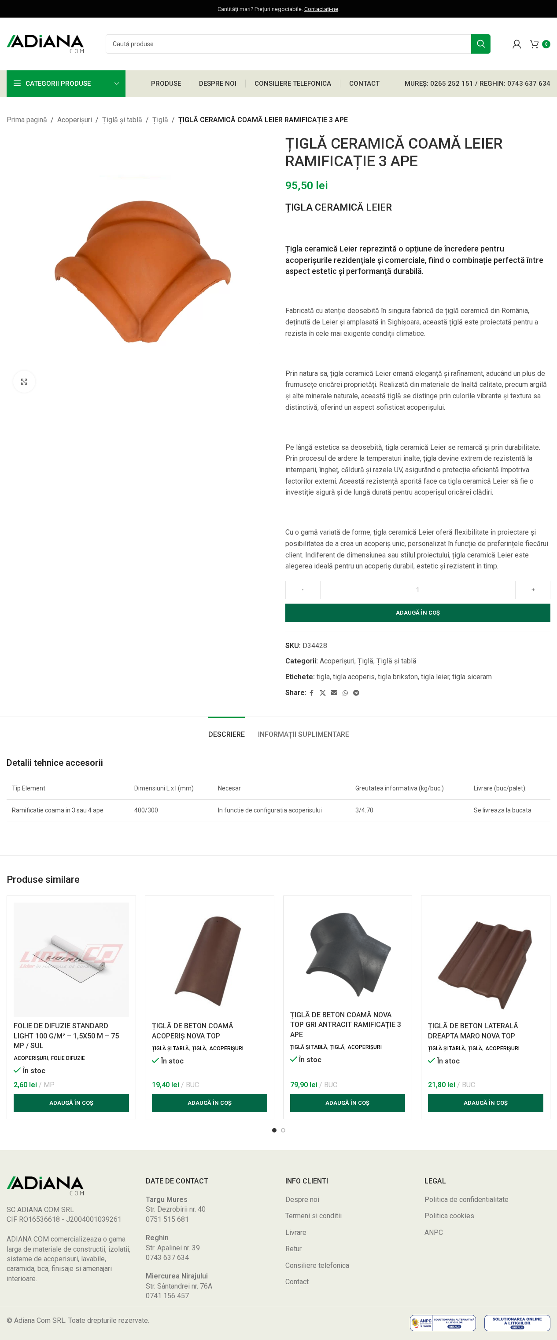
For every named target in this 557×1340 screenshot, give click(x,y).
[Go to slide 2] (283, 1130)
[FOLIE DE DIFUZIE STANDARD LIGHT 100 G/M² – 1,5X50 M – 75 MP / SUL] (71, 960)
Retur (293, 1249)
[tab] (226, 730)
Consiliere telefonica (317, 1265)
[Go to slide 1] (274, 1130)
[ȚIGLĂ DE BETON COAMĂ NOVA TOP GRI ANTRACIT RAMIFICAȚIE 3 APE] (348, 954)
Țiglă (160, 120)
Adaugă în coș (418, 612)
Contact (297, 1282)
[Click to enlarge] (24, 382)
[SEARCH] (481, 44)
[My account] (517, 44)
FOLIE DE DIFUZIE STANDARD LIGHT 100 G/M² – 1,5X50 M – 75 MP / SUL (66, 1036)
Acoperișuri (74, 120)
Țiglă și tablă (122, 120)
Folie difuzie (68, 1058)
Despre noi (302, 1199)
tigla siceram (472, 677)
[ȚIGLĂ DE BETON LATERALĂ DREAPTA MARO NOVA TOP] (485, 960)
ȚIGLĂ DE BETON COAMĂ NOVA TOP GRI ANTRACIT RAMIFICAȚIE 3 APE (345, 1025)
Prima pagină (27, 120)
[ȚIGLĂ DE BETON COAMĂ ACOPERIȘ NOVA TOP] (209, 960)
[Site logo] (45, 43)
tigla (323, 677)
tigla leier (435, 677)
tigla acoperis (354, 677)
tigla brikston (398, 677)
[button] (71, 1103)
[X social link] (322, 693)
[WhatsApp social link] (345, 693)
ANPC (433, 1232)
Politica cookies (449, 1216)
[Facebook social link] (311, 693)
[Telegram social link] (356, 693)
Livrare (295, 1232)
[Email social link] (334, 693)
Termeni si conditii (313, 1216)
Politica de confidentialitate (466, 1199)
